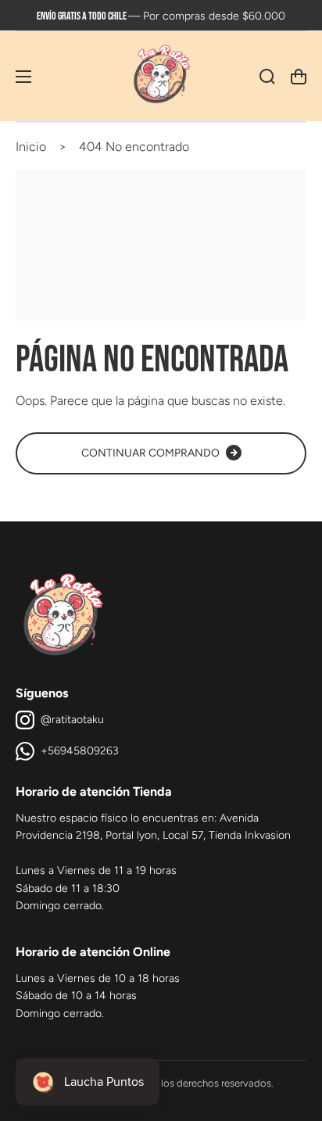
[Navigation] (23, 76)
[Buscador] (267, 76)
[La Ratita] (161, 76)
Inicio (31, 146)
